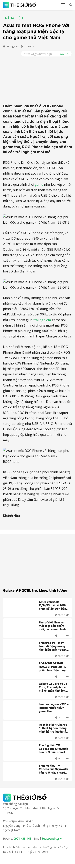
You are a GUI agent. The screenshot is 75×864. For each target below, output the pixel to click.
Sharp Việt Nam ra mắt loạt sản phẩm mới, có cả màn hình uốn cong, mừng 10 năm (52, 626)
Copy (64, 53)
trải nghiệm (42, 320)
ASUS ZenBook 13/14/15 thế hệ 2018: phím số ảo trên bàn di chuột (52, 606)
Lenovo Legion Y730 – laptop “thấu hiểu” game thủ (54, 708)
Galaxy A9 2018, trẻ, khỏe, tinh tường (35, 590)
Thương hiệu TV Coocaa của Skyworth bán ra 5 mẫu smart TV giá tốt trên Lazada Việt (53, 749)
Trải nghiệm (13, 18)
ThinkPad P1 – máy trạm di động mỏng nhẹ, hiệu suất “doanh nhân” (53, 647)
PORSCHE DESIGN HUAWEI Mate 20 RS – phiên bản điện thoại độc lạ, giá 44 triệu (53, 667)
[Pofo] (20, 5)
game (39, 184)
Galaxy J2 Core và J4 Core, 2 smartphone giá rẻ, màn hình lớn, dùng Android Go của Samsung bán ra (53, 688)
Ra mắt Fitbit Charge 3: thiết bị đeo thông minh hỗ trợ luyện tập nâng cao (53, 729)
